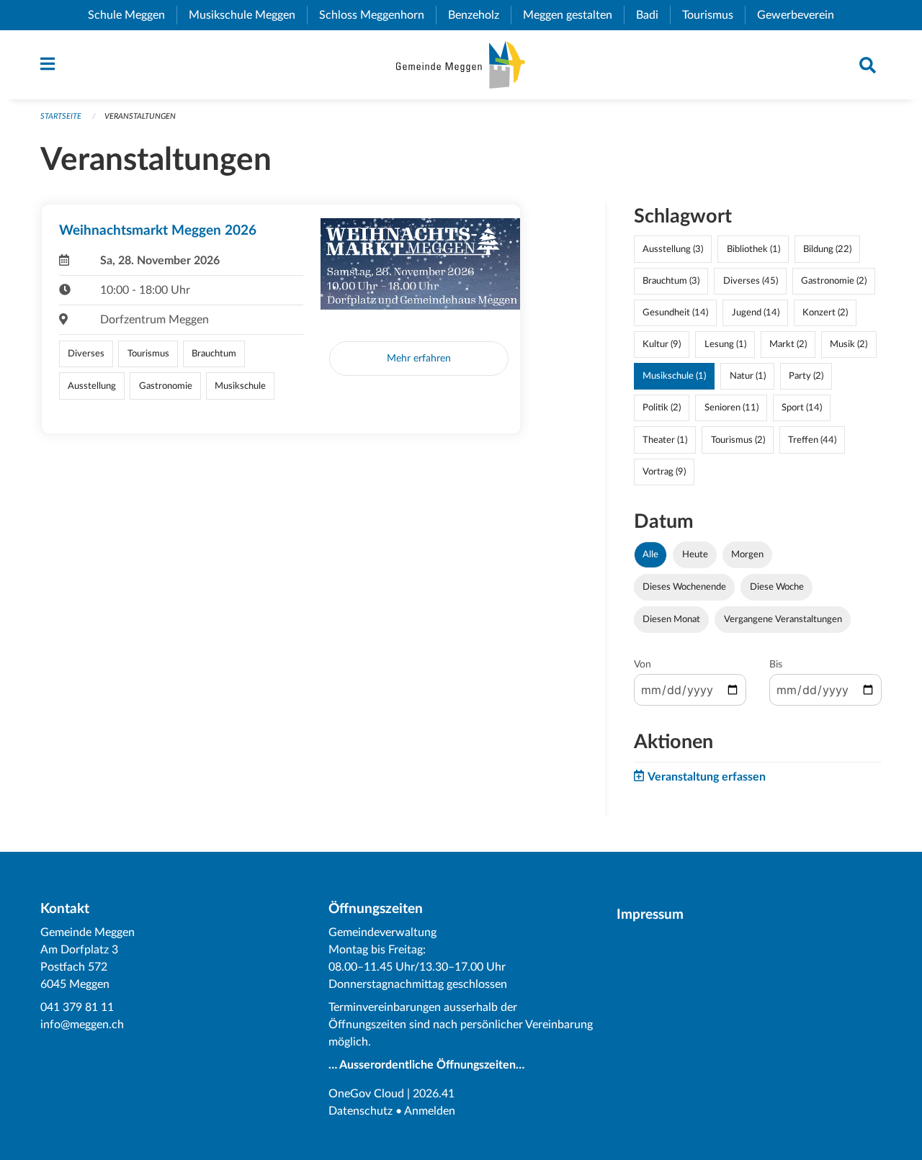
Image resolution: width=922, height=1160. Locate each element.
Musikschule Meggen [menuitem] (248, 15)
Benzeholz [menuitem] (479, 15)
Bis (775, 665)
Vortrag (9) (664, 471)
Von (642, 665)
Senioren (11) (731, 407)
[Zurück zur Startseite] (461, 64)
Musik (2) (848, 344)
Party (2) (806, 376)
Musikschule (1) (674, 376)
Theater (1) (665, 440)
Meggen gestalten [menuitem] (573, 15)
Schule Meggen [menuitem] (132, 15)
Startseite (60, 116)
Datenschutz (360, 1111)
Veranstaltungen (140, 116)
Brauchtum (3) (671, 280)
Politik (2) (662, 407)
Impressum (650, 915)
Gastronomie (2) (834, 280)
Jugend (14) (755, 312)
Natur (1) (748, 376)
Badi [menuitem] (653, 15)
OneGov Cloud (366, 1094)
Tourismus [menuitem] (713, 15)
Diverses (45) (750, 280)
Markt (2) (788, 344)
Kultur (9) (662, 344)
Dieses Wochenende (684, 587)
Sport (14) (802, 407)
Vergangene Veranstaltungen (783, 619)
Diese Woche (777, 587)
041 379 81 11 (77, 1007)
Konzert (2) (825, 312)
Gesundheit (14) (675, 312)
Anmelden (429, 1111)
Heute (695, 554)
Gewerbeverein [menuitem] (801, 15)
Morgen (747, 554)
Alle (650, 554)
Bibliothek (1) (753, 249)
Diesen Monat (671, 619)
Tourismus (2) (738, 440)
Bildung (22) (827, 249)
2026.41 (434, 1094)
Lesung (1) (725, 344)
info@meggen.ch (82, 1024)
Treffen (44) (812, 440)
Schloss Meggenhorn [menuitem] (377, 15)
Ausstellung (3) (673, 249)
